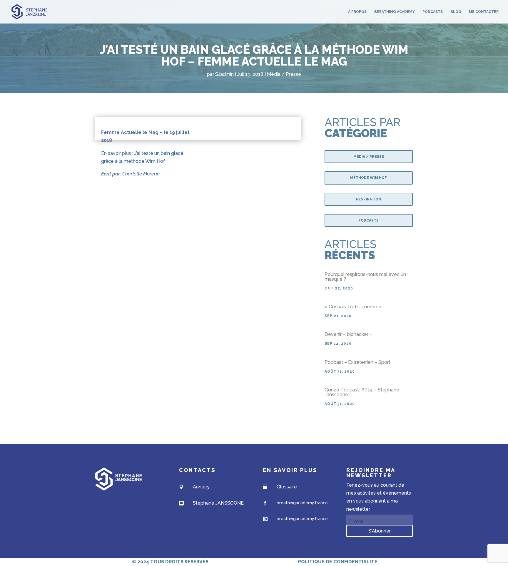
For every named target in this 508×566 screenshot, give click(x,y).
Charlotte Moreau (141, 174)
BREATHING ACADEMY (394, 12)
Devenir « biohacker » (348, 334)
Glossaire (287, 487)
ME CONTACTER (484, 12)
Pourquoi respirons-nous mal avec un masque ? (365, 277)
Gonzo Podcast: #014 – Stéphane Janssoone (362, 392)
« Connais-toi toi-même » (353, 306)
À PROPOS (357, 12)
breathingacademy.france (302, 502)
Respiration (368, 199)
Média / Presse (284, 74)
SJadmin (224, 74)
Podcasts (368, 220)
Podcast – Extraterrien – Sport (357, 362)
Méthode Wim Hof (368, 178)
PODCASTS (432, 12)
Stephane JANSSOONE (218, 503)
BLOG (455, 12)
